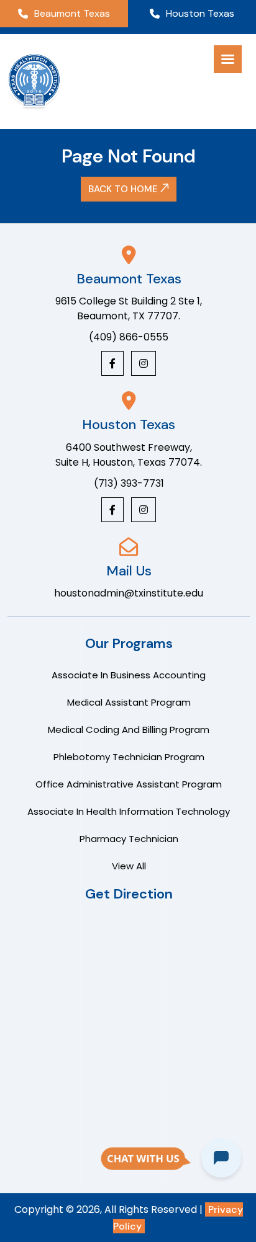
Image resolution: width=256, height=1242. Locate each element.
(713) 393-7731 (129, 483)
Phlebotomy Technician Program (128, 756)
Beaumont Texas (72, 13)
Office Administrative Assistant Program (128, 784)
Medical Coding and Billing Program (128, 729)
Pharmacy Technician (129, 838)
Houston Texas (200, 13)
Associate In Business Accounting (129, 674)
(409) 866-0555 (128, 337)
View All (129, 865)
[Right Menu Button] (227, 59)
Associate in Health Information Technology (128, 811)
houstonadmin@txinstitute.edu (128, 593)
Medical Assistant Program (129, 702)
